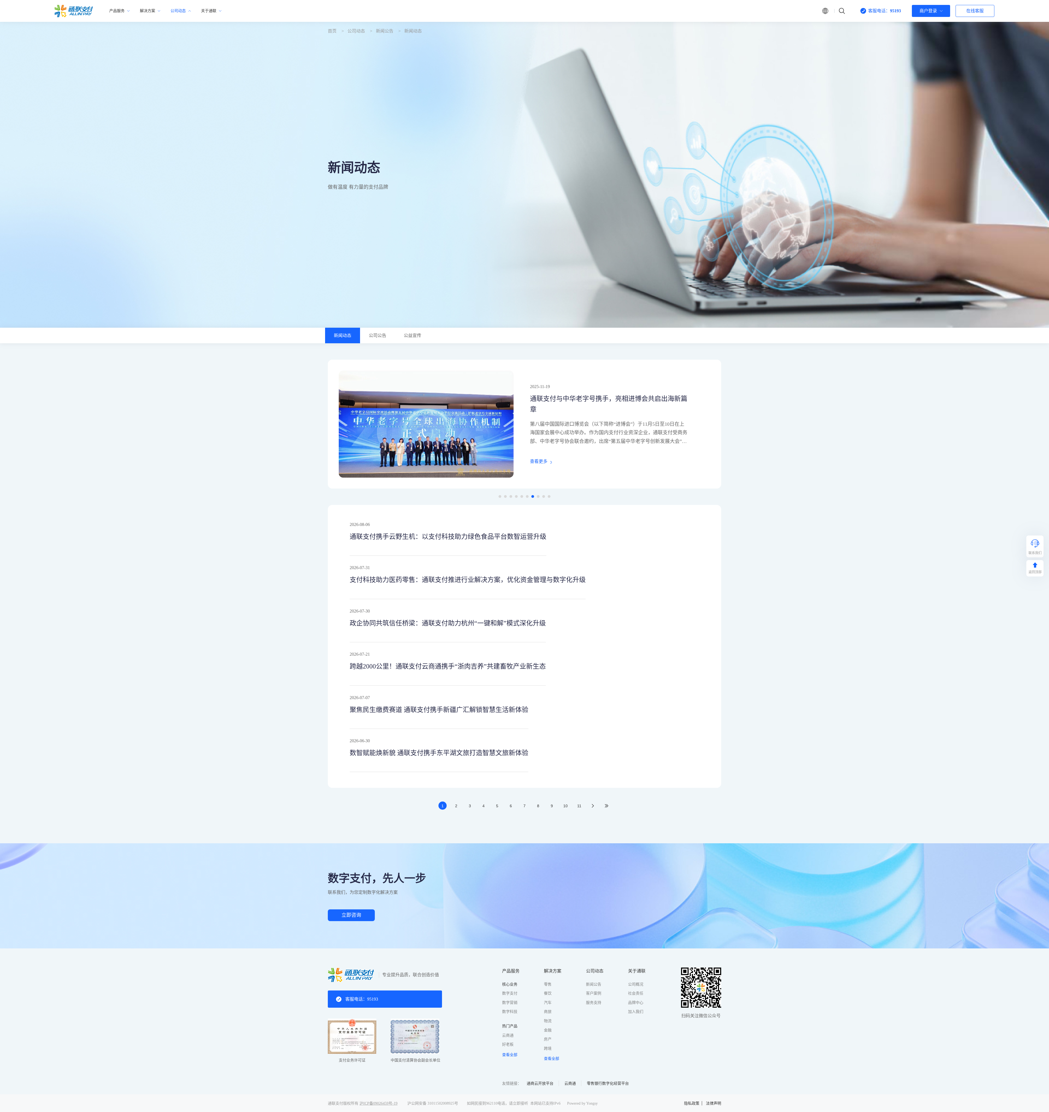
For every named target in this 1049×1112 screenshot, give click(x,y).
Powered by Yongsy (582, 1103)
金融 (548, 1030)
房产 (548, 1039)
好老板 (508, 1044)
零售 (548, 984)
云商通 (508, 1035)
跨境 (548, 1048)
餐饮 (548, 993)
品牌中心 (635, 1003)
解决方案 (552, 971)
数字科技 (509, 1012)
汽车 (548, 1003)
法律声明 (713, 1103)
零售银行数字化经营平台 (608, 1083)
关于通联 (637, 971)
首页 (332, 31)
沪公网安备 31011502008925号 (432, 1103)
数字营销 (509, 1003)
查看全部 (509, 1055)
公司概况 (635, 984)
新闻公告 (384, 31)
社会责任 (635, 993)
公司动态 (356, 31)
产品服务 (511, 971)
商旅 (548, 1012)
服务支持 (593, 1003)
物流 (548, 1021)
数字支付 (509, 993)
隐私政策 (691, 1103)
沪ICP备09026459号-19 (378, 1103)
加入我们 (635, 1012)
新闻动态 (413, 31)
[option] (524, 424)
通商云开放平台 (540, 1083)
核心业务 (509, 984)
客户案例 (593, 993)
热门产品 (509, 1026)
